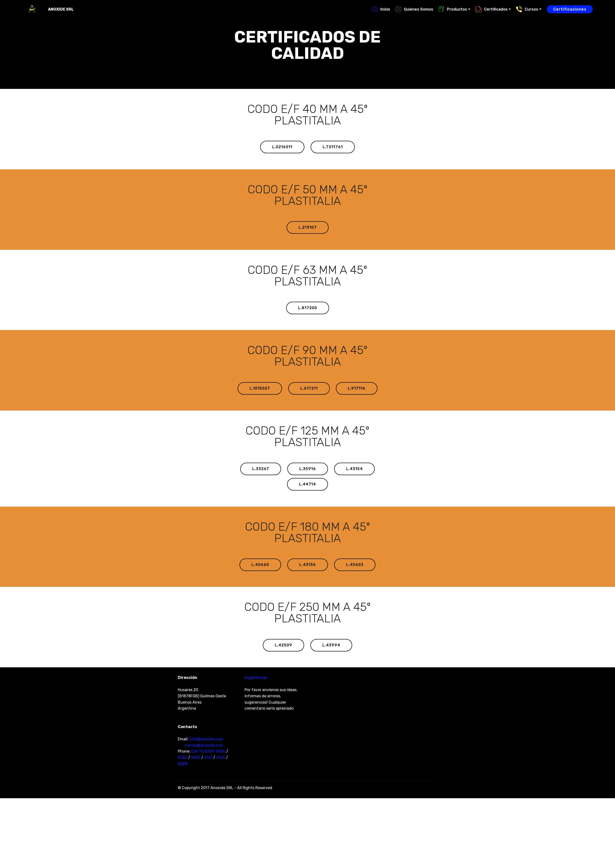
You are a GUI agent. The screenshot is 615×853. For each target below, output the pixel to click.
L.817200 (307, 308)
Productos (457, 9)
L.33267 (260, 468)
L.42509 (283, 645)
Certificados (496, 9)
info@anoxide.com (206, 739)
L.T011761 (333, 147)
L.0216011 (282, 147)
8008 (182, 763)
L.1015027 (260, 388)
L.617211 (309, 388)
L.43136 (307, 564)
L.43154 (354, 468)
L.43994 (331, 645)
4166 (220, 757)
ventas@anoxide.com (203, 745)
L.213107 (308, 227)
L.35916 (307, 468)
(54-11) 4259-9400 (208, 751)
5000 (195, 757)
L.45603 (354, 564)
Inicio (385, 9)
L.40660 (260, 564)
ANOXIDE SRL (61, 9)
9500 (182, 757)
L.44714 (307, 484)
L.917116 (356, 388)
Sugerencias (256, 677)
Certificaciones (569, 9)
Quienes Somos (418, 9)
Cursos (531, 9)
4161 (208, 757)
